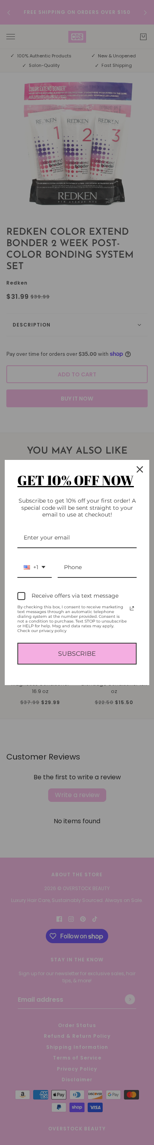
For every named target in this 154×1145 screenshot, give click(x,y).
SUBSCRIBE (77, 653)
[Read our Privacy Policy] (132, 608)
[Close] (139, 469)
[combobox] (34, 568)
